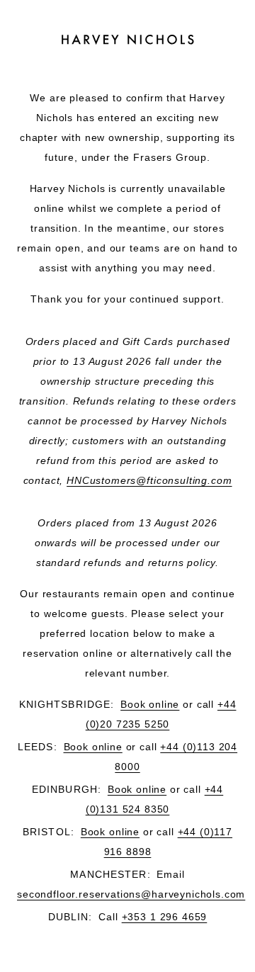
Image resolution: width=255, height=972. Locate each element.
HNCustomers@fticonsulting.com (149, 480)
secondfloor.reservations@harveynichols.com (131, 894)
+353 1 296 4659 (165, 916)
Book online (149, 704)
